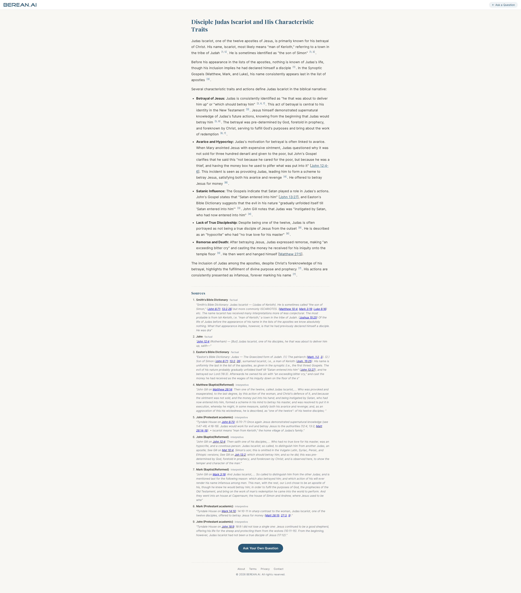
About (241, 568)
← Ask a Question (503, 5)
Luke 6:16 (320, 309)
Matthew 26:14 (222, 389)
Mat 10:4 (228, 450)
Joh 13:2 (240, 454)
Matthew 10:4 (288, 309)
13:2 (224, 309)
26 (229, 309)
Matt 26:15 (272, 515)
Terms (253, 568)
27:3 (284, 515)
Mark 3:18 (219, 474)
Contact (278, 568)
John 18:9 (228, 526)
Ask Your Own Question (260, 548)
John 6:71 (214, 309)
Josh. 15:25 (304, 361)
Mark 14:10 (229, 511)
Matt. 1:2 (313, 356)
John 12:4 (203, 341)
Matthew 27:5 (290, 254)
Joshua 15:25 (308, 317)
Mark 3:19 (305, 309)
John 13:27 (288, 197)
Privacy (265, 568)
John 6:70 (228, 422)
